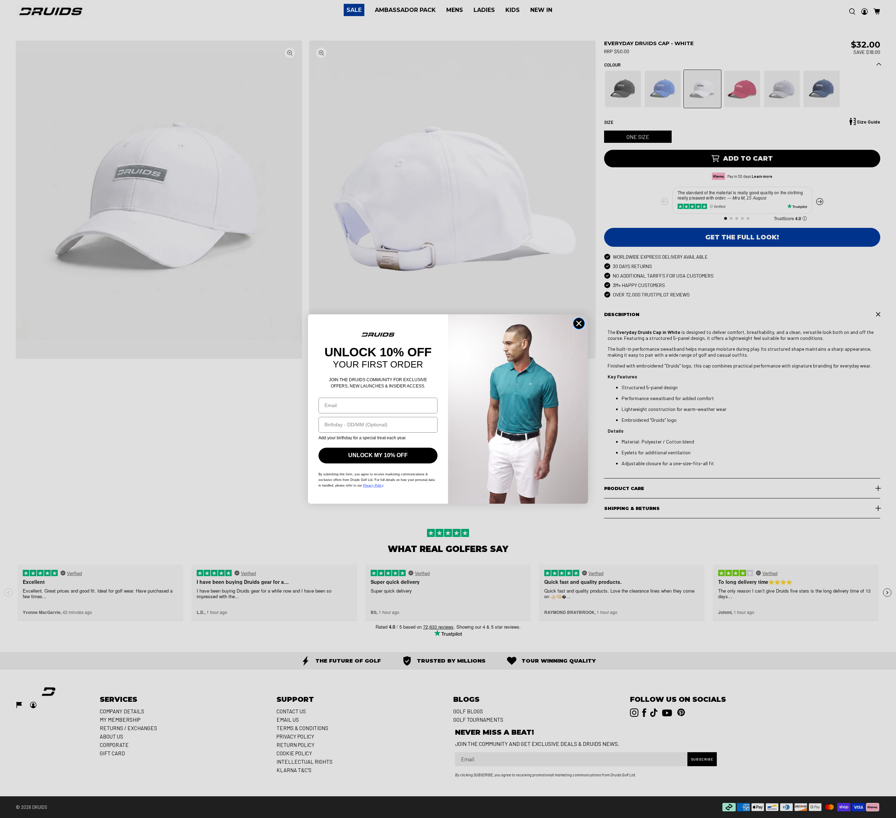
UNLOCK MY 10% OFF (378, 455)
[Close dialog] (578, 323)
